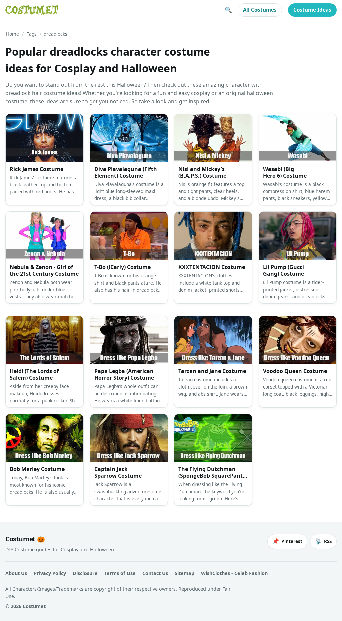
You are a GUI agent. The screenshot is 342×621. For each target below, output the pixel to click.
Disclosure (85, 573)
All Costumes (260, 9)
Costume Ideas (312, 9)
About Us (16, 573)
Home (12, 34)
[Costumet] (31, 10)
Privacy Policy (50, 573)
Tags (32, 34)
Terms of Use (120, 573)
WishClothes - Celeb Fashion (234, 573)
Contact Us (155, 573)
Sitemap (184, 573)
